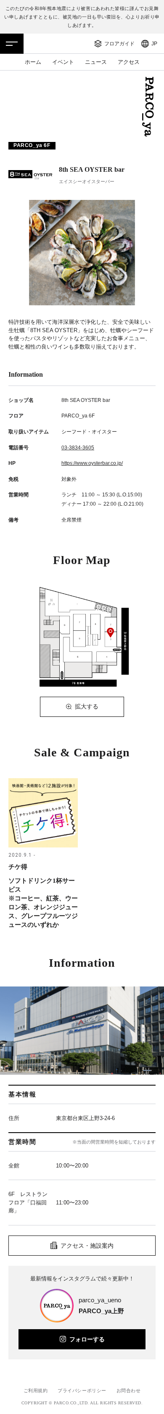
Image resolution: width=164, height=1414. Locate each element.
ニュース (96, 62)
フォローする (87, 1339)
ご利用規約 (36, 1390)
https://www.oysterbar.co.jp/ (92, 463)
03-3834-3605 (77, 448)
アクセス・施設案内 (87, 1245)
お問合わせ (128, 1390)
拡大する (86, 706)
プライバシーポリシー (82, 1390)
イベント (63, 62)
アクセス (129, 62)
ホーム (33, 62)
